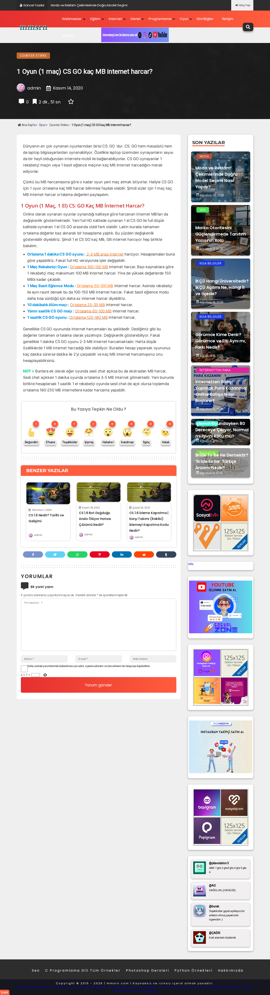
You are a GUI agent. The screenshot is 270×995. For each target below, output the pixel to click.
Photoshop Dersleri (147, 970)
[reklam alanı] (234, 548)
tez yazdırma (187, 987)
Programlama (159, 18)
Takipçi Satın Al (69, 987)
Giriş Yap (244, 5)
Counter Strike (33, 56)
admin (38, 535)
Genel (135, 18)
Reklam (68, 35)
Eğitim (95, 18)
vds (190, 564)
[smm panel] (234, 520)
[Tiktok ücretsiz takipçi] (207, 703)
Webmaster (72, 18)
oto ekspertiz (214, 987)
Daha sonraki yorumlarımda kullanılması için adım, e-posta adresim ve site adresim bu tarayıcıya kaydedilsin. (89, 666)
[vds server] (207, 548)
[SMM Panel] (234, 703)
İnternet (115, 18)
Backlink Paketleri (35, 987)
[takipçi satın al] (220, 772)
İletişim (227, 18)
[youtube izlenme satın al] (220, 632)
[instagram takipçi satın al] (207, 675)
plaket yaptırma (127, 987)
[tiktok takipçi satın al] (207, 520)
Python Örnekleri (193, 970)
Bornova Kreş (144, 991)
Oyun (184, 18)
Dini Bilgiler (205, 18)
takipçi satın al (159, 987)
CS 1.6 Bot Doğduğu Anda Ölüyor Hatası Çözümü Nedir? (95, 519)
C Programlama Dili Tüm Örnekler (83, 970)
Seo (36, 970)
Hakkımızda (230, 970)
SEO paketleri (98, 987)
